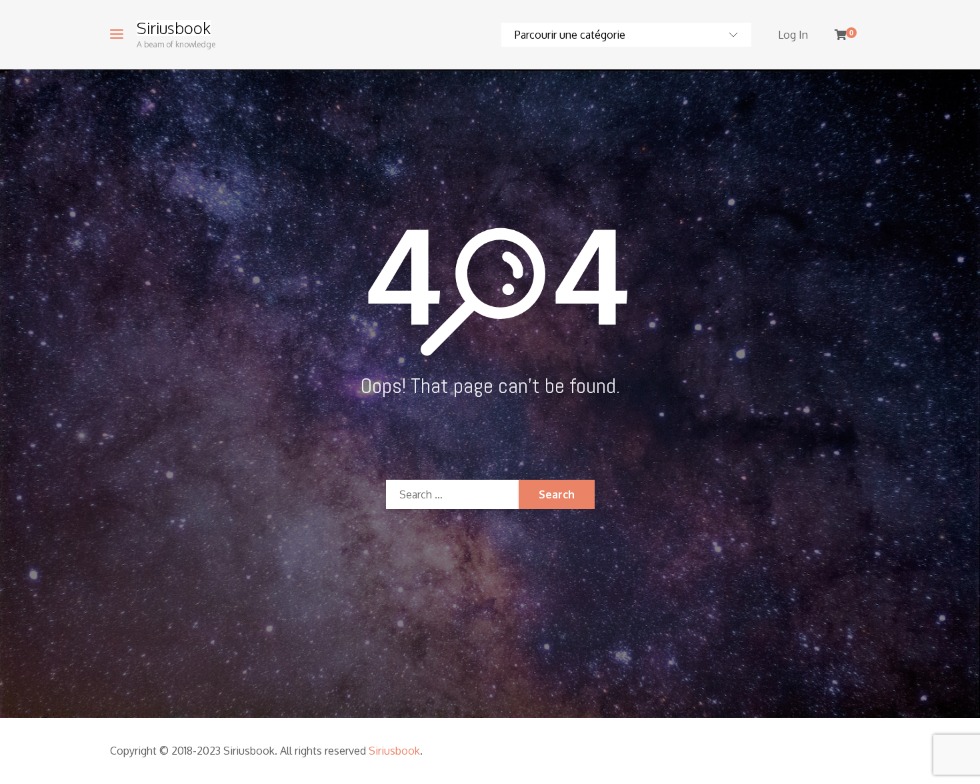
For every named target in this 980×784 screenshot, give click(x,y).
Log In (793, 34)
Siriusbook (174, 28)
